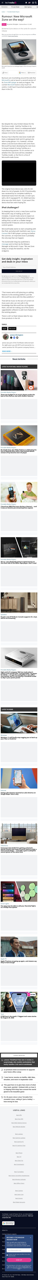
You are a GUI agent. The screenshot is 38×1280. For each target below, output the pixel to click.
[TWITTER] (11, 337)
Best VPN (19, 1115)
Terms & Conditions (17, 1267)
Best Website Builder (19, 1126)
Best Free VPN (19, 1119)
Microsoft (5, 80)
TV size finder (15, 7)
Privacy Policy (25, 1266)
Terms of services (23, 276)
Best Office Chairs (19, 1183)
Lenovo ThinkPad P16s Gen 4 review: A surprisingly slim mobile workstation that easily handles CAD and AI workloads (19, 1062)
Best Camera (19, 1190)
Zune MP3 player (10, 82)
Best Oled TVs (19, 1160)
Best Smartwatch (19, 1164)
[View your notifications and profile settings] (26, 2)
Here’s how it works (13, 36)
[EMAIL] (17, 337)
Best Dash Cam (19, 1194)
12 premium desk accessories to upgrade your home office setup (19, 1071)
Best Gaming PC (19, 1142)
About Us (5, 1230)
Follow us (23, 72)
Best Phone (19, 1153)
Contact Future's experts (9, 1234)
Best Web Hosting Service (19, 1123)
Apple (4, 329)
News (4, 24)
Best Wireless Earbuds (19, 1179)
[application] (19, 172)
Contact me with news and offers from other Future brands (19, 1255)
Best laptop (28, 7)
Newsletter (32, 72)
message (5, 244)
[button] (35, 2)
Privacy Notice (25, 278)
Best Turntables (19, 1172)
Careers (4, 1265)
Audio (3, 12)
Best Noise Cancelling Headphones (19, 1175)
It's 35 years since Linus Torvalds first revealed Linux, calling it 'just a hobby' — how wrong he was (19, 1099)
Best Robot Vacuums (19, 1202)
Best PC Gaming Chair (19, 1145)
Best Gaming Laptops (19, 1138)
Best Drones (19, 1198)
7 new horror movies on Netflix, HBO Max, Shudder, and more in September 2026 (19, 1078)
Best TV (19, 1157)
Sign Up (19, 1260)
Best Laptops (19, 1134)
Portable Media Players (13, 12)
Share (6, 72)
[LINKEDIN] (14, 337)
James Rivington (13, 24)
